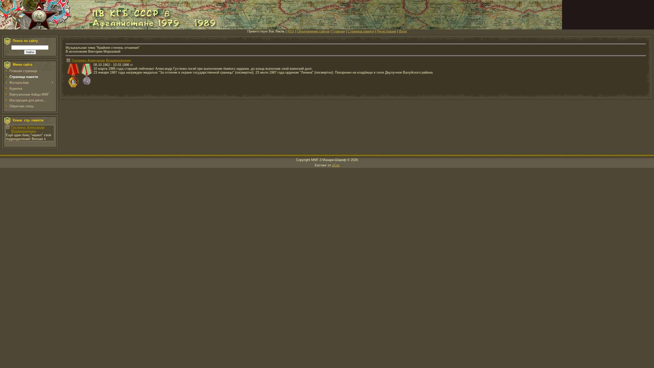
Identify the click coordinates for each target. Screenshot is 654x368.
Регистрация (386, 31)
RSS (290, 31)
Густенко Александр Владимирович (27, 129)
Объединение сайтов (313, 31)
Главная (338, 31)
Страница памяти (361, 31)
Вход (403, 31)
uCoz (336, 165)
